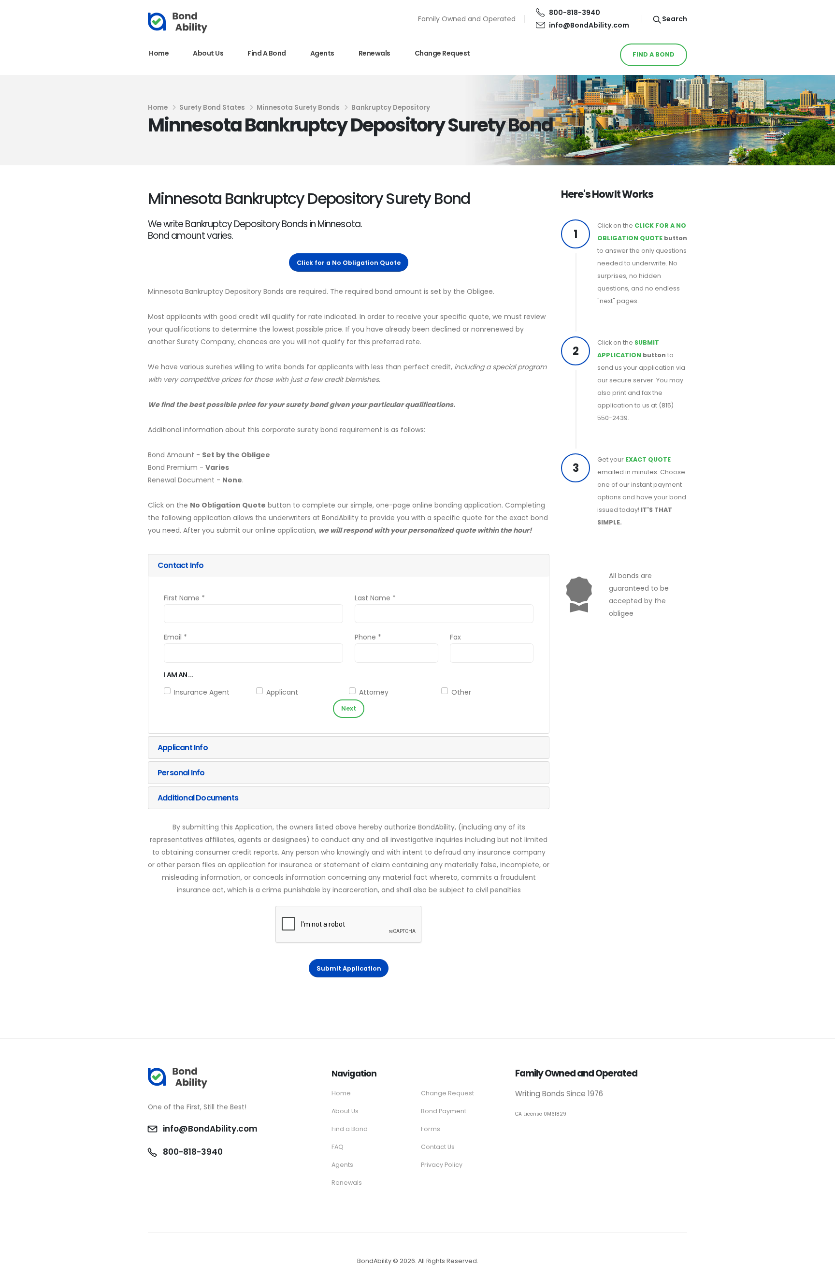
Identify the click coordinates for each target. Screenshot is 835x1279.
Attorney (374, 692)
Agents (322, 53)
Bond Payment (443, 1111)
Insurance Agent (202, 692)
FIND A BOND (654, 54)
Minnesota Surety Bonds (298, 107)
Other (461, 692)
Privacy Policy (441, 1165)
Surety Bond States (212, 107)
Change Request (442, 53)
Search (674, 19)
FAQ (337, 1147)
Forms (430, 1129)
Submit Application (349, 968)
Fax (455, 637)
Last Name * (375, 598)
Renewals (374, 53)
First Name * (184, 598)
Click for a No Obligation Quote (349, 263)
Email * (175, 637)
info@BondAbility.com (589, 25)
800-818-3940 (574, 12)
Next (348, 708)
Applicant (282, 692)
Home (159, 53)
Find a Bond (266, 53)
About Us (208, 53)
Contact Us (438, 1147)
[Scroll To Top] (818, 1268)
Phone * (368, 637)
